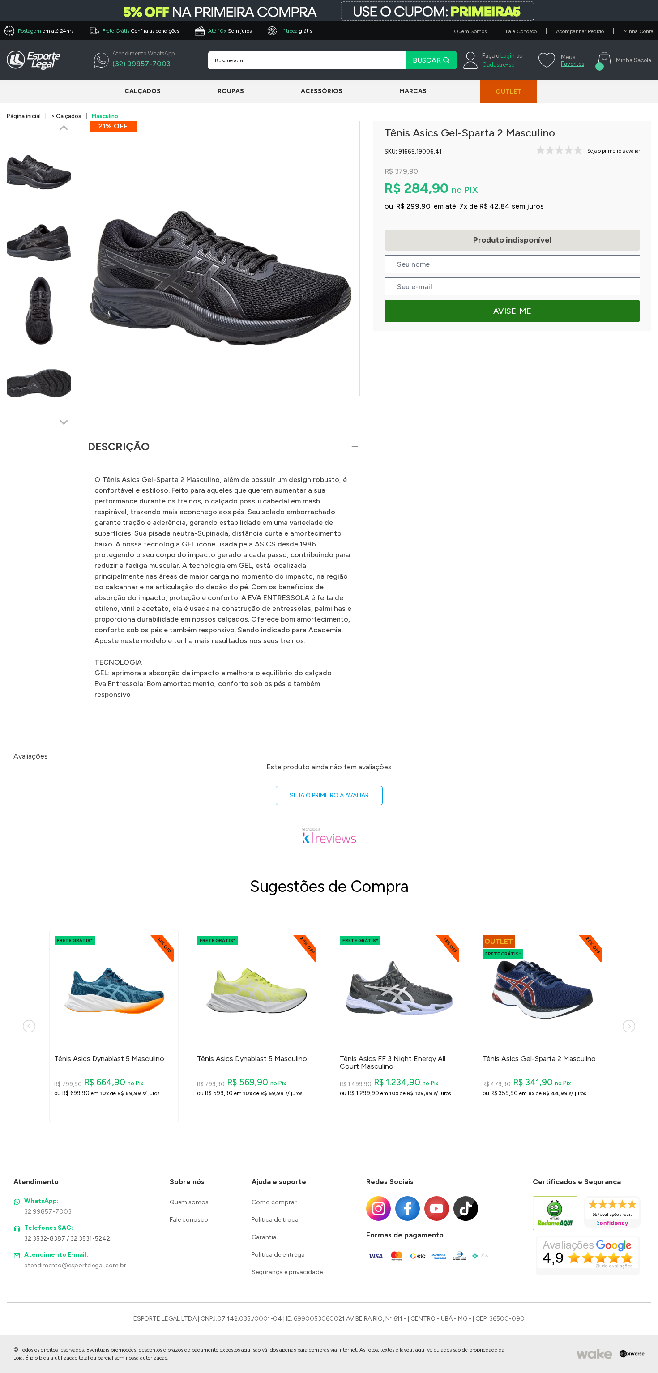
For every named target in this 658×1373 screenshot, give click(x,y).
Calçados (142, 91)
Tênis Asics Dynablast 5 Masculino (109, 1059)
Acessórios (321, 91)
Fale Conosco (521, 31)
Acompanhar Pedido (580, 31)
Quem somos (189, 1202)
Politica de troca (275, 1220)
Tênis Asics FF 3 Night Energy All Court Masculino (392, 1062)
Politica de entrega (278, 1254)
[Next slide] (64, 422)
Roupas (231, 91)
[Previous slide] (64, 128)
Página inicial (24, 116)
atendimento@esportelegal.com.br (75, 1265)
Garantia (264, 1237)
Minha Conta (638, 31)
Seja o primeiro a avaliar (329, 795)
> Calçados (66, 116)
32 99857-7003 (48, 1211)
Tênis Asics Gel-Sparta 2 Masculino (539, 1059)
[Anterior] (29, 1026)
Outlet (508, 91)
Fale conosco (189, 1220)
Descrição (119, 446)
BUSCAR (428, 60)
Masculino (105, 116)
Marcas (413, 91)
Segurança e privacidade (287, 1272)
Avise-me (512, 311)
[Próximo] (629, 1026)
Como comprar (274, 1202)
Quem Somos (470, 31)
